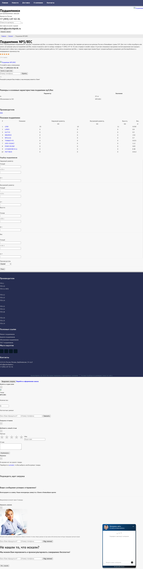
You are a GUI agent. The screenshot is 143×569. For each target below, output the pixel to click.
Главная (5, 3)
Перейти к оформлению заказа (27, 381)
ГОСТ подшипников (6, 343)
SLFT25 (7, 132)
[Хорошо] (17, 437)
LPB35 (7, 129)
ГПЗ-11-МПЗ (4, 289)
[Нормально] (12, 437)
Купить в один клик (6, 71)
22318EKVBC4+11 (11, 149)
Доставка (26, 3)
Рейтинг (2, 434)
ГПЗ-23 (2, 321)
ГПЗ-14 (2, 300)
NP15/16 (8, 138)
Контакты (50, 3)
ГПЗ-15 (2, 306)
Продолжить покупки (8, 381)
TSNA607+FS (9, 140)
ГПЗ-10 (2, 286)
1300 (6, 127)
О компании (38, 3)
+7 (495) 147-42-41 (10, 18)
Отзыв (2, 442)
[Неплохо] (7, 437)
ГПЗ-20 (2, 318)
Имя (25, 436)
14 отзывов (4, 57)
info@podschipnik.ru (10, 28)
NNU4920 (8, 135)
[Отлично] (21, 437)
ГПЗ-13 (2, 298)
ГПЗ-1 (2, 283)
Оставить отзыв (14, 57)
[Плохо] (2, 437)
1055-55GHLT (9, 143)
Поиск (2, 269)
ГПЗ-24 (2, 323)
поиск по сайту (107, 375)
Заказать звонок (5, 31)
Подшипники (10, 10)
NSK (1, 113)
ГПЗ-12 (2, 295)
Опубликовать (5, 453)
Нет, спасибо (4, 565)
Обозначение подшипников (9, 340)
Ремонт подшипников (7, 334)
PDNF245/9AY (10, 146)
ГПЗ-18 (2, 312)
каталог (11, 465)
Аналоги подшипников (7, 337)
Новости (15, 3)
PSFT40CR (8, 152)
